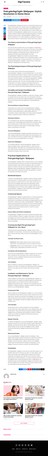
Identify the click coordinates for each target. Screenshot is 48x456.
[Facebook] (5, 28)
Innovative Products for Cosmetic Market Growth (34, 398)
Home (13, 448)
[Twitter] (5, 31)
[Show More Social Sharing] (30, 20)
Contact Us (25, 448)
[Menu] (5, 2)
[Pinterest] (5, 36)
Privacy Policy (32, 448)
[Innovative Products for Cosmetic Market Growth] (34, 390)
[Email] (5, 39)
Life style (6, 8)
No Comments (21, 16)
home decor (38, 47)
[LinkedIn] (5, 34)
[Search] (43, 2)
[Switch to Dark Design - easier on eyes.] (41, 1)
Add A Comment (24, 423)
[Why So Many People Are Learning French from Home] (13, 408)
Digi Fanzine (9, 16)
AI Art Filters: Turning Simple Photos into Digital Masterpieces (13, 398)
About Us (18, 448)
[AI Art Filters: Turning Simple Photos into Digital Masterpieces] (13, 390)
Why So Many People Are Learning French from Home (12, 416)
